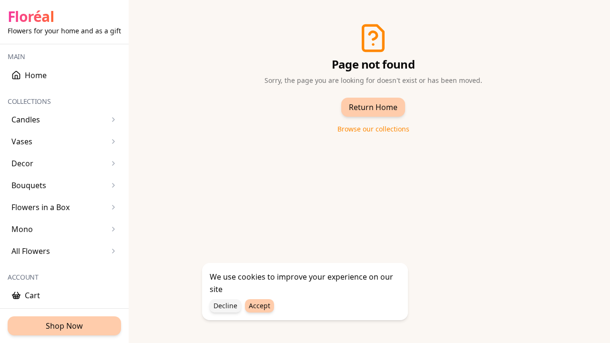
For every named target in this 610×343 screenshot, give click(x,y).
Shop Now (64, 326)
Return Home (373, 107)
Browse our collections (373, 128)
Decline (225, 305)
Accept (259, 305)
